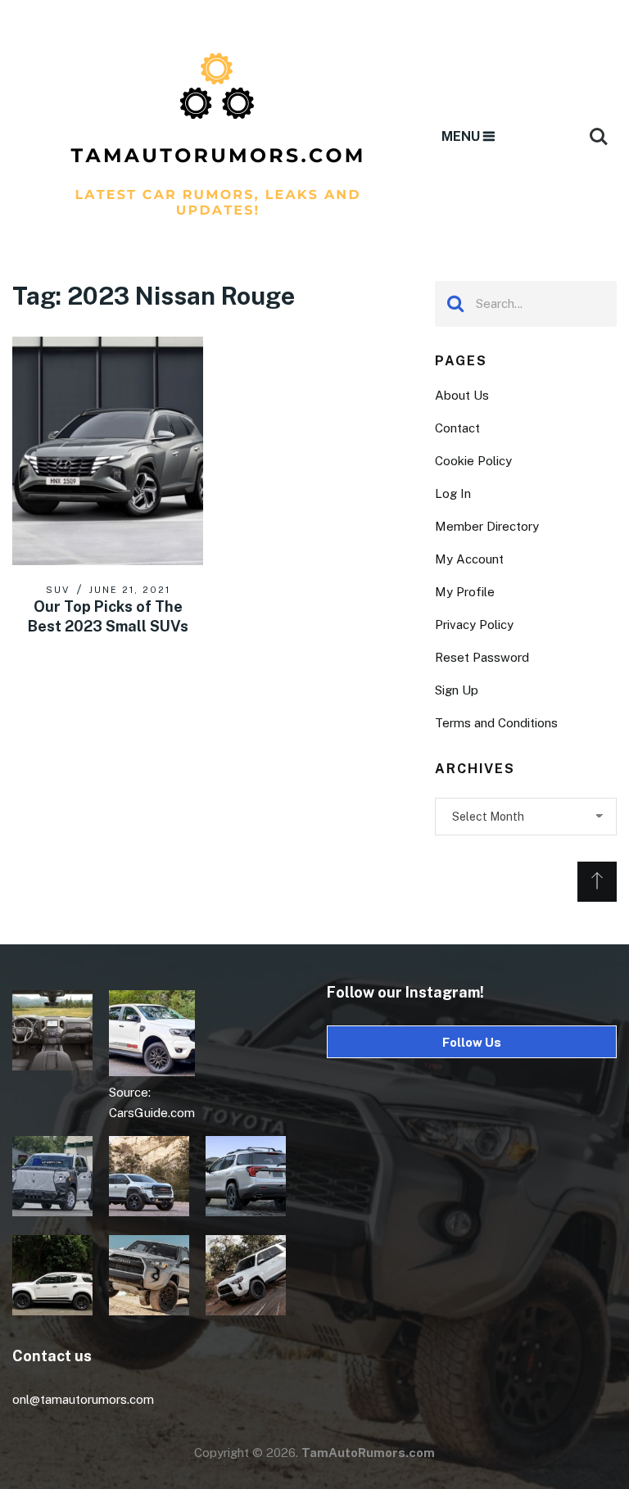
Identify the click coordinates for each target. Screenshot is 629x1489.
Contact (457, 428)
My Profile (465, 592)
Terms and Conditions (496, 723)
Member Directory (487, 526)
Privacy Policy (474, 624)
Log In (453, 493)
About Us (462, 395)
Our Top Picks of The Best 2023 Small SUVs (108, 616)
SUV (58, 590)
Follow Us (471, 1042)
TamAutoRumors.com (368, 1453)
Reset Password (482, 657)
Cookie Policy (473, 461)
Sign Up (456, 690)
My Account (469, 559)
